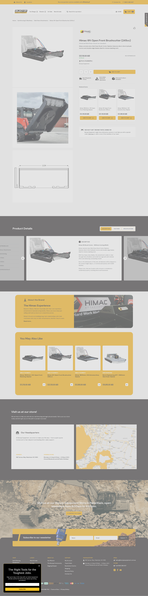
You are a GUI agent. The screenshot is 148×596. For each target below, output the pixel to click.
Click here (91, 134)
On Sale (50, 11)
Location (29, 2)
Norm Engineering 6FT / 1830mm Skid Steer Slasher (114, 376)
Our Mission (51, 560)
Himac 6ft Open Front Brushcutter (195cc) (105, 109)
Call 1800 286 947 (121, 565)
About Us (19, 2)
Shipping (67, 568)
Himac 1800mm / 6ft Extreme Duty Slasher (124, 109)
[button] (134, 28)
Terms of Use (55, 589)
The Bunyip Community (54, 563)
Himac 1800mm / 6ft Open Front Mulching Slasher (87, 109)
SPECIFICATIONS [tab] (128, 229)
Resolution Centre (70, 566)
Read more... (28, 321)
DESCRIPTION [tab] (106, 229)
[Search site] (67, 11)
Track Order (68, 563)
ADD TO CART (115, 72)
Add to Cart (87, 118)
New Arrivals (57, 11)
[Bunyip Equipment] (21, 11)
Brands (42, 11)
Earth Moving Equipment (16, 561)
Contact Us (116, 2)
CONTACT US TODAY (74, 513)
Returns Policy (69, 571)
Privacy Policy (65, 589)
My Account (68, 560)
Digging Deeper (52, 566)
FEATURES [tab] (117, 229)
